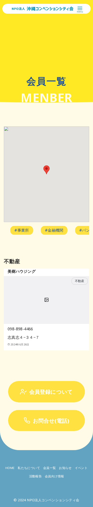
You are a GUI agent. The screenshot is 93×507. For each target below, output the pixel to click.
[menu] (80, 9)
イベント (81, 468)
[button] (46, 170)
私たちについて (29, 468)
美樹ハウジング (22, 271)
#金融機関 (54, 230)
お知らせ (65, 468)
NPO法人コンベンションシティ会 (53, 500)
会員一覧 (49, 468)
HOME (10, 468)
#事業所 (21, 230)
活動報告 (35, 476)
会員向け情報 (54, 476)
